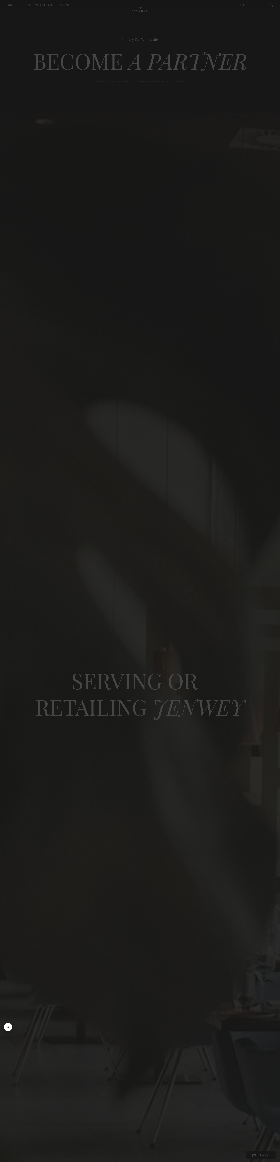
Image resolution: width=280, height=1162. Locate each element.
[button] (200, 545)
